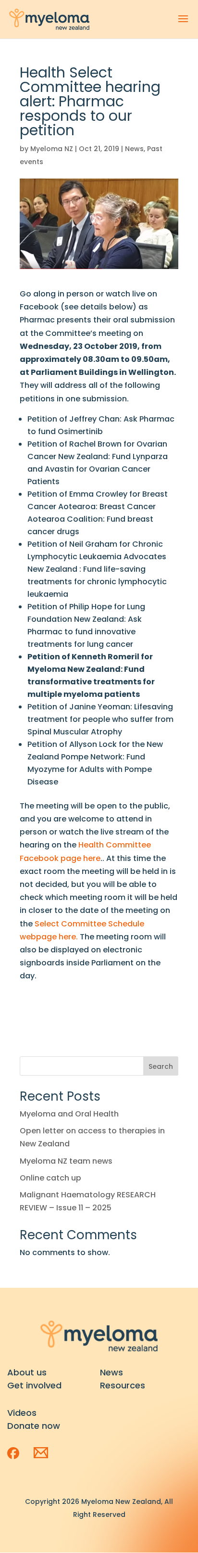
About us (27, 1372)
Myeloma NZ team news (66, 1161)
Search (160, 1066)
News (134, 149)
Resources (122, 1385)
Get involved (34, 1385)
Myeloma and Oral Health (69, 1113)
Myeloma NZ (51, 149)
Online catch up (50, 1177)
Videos (22, 1413)
